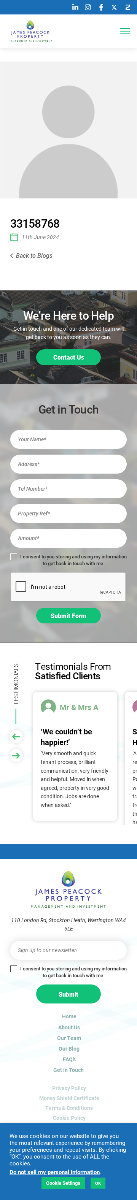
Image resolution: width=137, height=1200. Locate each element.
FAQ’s (69, 1059)
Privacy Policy (69, 1088)
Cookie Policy (69, 1117)
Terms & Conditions (69, 1107)
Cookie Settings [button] (63, 1182)
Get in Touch (68, 1069)
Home (69, 1016)
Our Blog (69, 1048)
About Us (69, 1027)
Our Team (69, 1037)
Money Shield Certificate (69, 1098)
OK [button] (98, 1183)
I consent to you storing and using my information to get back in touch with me (73, 560)
